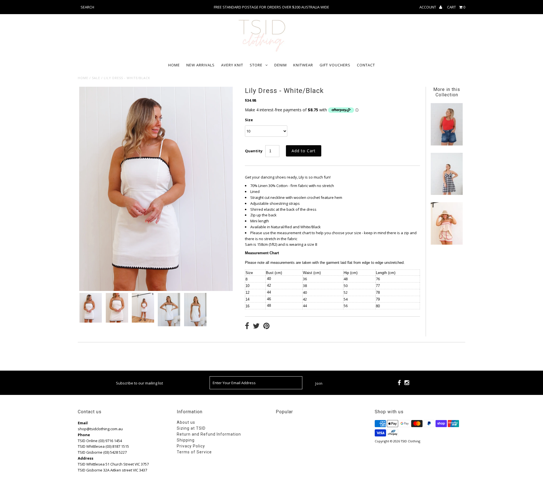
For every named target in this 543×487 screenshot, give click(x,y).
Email (83, 422)
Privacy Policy (191, 446)
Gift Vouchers (335, 65)
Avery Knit (232, 65)
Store (256, 65)
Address (85, 458)
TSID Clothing (410, 441)
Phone (84, 434)
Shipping (186, 440)
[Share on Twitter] (256, 326)
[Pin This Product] (266, 326)
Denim (280, 65)
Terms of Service (194, 452)
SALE (96, 78)
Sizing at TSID (191, 428)
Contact (366, 65)
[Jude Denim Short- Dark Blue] (446, 144)
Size (249, 119)
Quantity (253, 150)
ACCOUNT (428, 7)
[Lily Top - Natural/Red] (446, 243)
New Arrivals (200, 65)
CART (456, 7)
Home (174, 65)
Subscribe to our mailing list (139, 383)
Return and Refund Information (209, 434)
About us (186, 422)
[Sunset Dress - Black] (446, 193)
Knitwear (303, 65)
